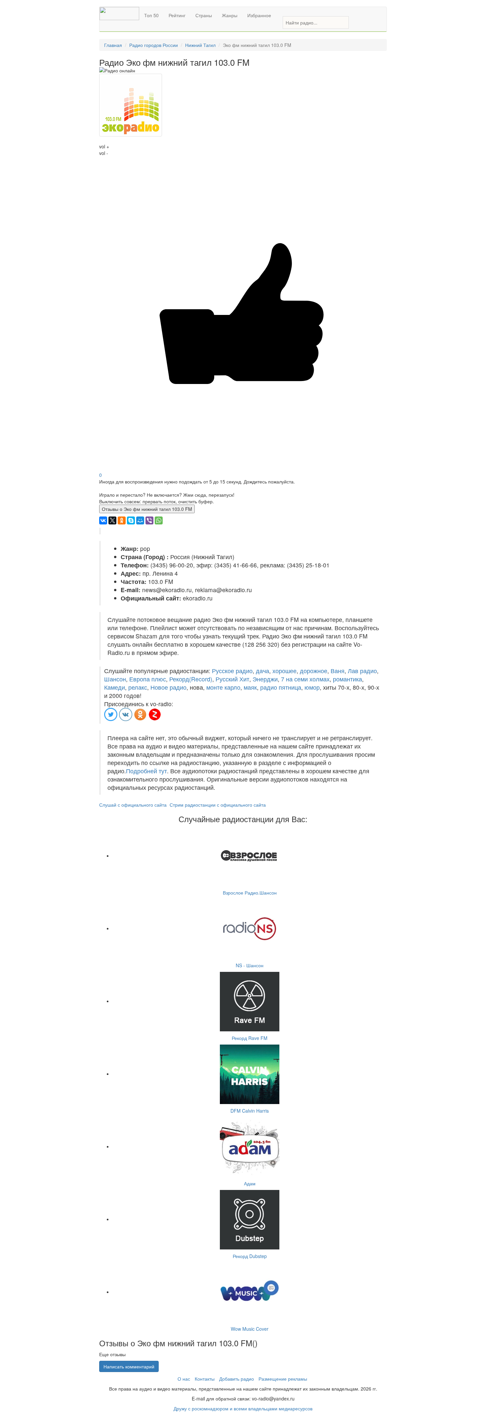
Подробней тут (146, 771)
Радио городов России (153, 45)
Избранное (259, 15)
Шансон (115, 679)
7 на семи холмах (305, 679)
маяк (250, 687)
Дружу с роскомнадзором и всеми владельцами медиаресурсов (243, 1408)
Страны (203, 15)
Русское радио (232, 671)
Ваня (337, 671)
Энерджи (265, 679)
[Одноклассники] (122, 520)
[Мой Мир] (140, 520)
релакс (137, 687)
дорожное (313, 671)
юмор (312, 687)
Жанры (229, 15)
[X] (112, 520)
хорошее (284, 671)
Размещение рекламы (283, 1378)
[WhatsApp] (159, 520)
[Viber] (149, 520)
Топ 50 (151, 15)
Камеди (114, 687)
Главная (113, 45)
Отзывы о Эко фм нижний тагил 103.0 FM (147, 509)
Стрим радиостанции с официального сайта (218, 804)
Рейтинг (177, 15)
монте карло (223, 687)
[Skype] (131, 520)
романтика (347, 679)
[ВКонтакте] (103, 520)
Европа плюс (147, 679)
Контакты (205, 1378)
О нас (184, 1378)
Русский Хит (232, 679)
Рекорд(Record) (190, 679)
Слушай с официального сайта (133, 804)
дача (262, 671)
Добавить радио (236, 1378)
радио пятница (280, 687)
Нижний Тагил (200, 45)
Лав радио (362, 671)
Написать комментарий (128, 1366)
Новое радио (168, 687)
